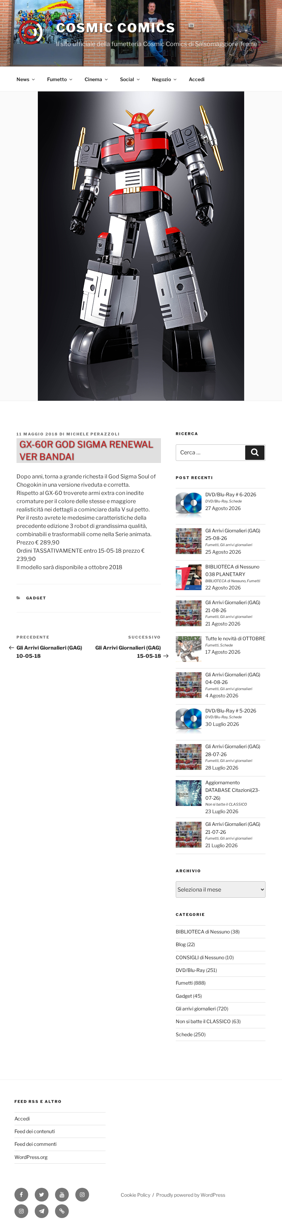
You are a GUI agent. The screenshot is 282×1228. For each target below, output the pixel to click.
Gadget (36, 598)
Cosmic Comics (115, 27)
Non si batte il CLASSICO (203, 1021)
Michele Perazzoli (93, 434)
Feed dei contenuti (34, 1131)
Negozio (161, 79)
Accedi (197, 79)
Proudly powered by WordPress (190, 1195)
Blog (181, 944)
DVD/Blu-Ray (190, 970)
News (23, 79)
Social (127, 79)
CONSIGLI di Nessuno (200, 957)
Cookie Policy (135, 1195)
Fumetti (184, 983)
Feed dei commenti (35, 1144)
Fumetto (57, 79)
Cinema (93, 79)
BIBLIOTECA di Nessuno (203, 931)
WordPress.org (30, 1157)
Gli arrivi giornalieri (196, 1008)
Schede (184, 1034)
